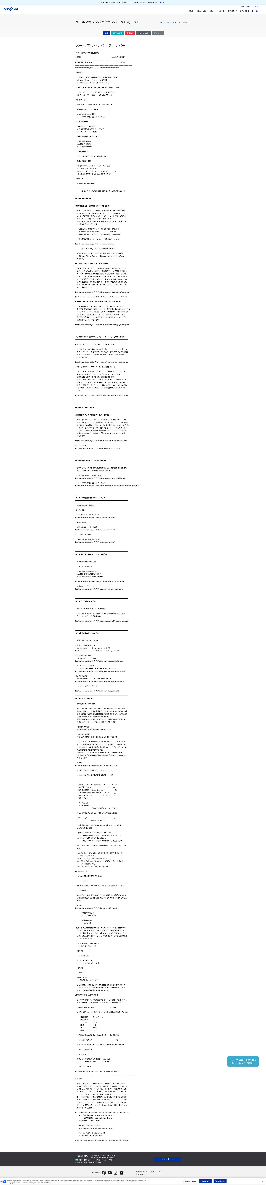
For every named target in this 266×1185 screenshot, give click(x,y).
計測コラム (158, 33)
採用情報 (255, 6)
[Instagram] (114, 1171)
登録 (106, 33)
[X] (120, 1171)
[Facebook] (102, 1171)
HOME (191, 11)
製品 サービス (201, 11)
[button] (253, 11)
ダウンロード (232, 11)
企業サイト (245, 6)
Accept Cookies (220, 1181)
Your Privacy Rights (189, 1181)
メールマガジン (168, 22)
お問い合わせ (244, 11)
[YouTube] (108, 1171)
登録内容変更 (117, 33)
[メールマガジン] (158, 1172)
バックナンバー (143, 33)
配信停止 (130, 33)
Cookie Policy (46, 1183)
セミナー (212, 11)
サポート (221, 11)
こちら (160, 2)
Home (160, 22)
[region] (133, 1181)
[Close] (262, 1181)
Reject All (205, 1181)
